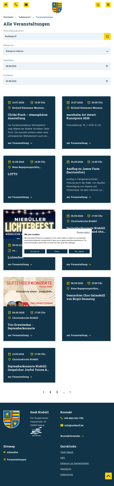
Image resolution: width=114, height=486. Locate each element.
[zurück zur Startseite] (57, 7)
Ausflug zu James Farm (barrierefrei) (80, 157)
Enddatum (8, 75)
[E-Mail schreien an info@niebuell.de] (26, 4)
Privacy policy (83, 232)
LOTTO (7, 157)
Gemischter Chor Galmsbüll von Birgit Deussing (86, 278)
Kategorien (8, 45)
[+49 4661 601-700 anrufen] (15, 4)
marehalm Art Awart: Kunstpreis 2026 (80, 98)
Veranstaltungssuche (13, 30)
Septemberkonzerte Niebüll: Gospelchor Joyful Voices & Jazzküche (26, 351)
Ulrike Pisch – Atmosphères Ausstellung (23, 98)
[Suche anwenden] (107, 36)
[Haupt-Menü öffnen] (108, 4)
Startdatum (8, 60)
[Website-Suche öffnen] (98, 4)
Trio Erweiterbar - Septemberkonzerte (22, 278)
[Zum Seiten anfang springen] (108, 476)
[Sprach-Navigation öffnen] (5, 4)
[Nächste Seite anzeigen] (70, 392)
